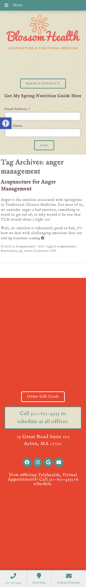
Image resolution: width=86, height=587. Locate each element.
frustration (9, 251)
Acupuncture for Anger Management (28, 185)
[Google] (48, 462)
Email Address (17, 109)
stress (28, 251)
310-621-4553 (61, 479)
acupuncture (66, 246)
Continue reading (27, 238)
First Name (13, 125)
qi (20, 251)
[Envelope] (59, 462)
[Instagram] (37, 462)
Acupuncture (25, 246)
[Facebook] (27, 462)
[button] (5, 123)
